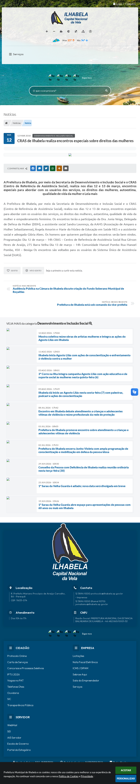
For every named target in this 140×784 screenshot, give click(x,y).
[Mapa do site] (83, 31)
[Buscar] (106, 90)
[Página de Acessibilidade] (90, 31)
